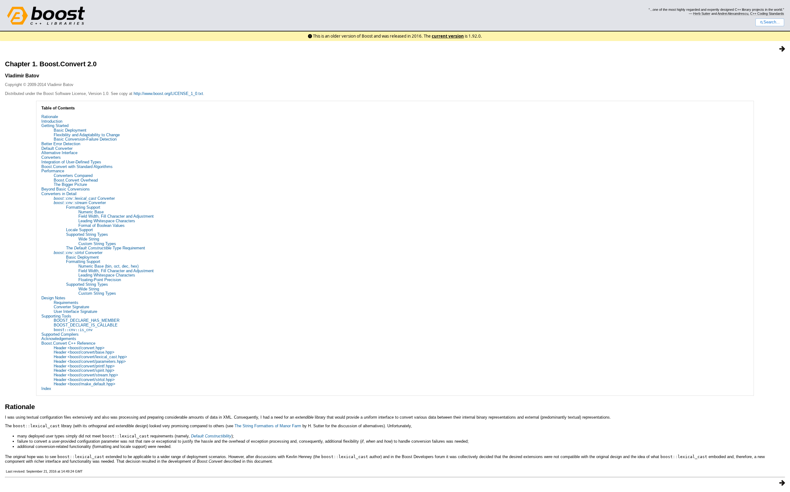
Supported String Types (87, 234)
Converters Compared (73, 175)
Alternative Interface (59, 152)
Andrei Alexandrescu (732, 13)
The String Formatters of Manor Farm (268, 426)
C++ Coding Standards (767, 13)
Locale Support (79, 230)
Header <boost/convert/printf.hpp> (84, 366)
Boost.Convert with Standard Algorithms (77, 166)
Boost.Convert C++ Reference (68, 343)
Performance (52, 171)
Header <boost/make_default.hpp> (84, 384)
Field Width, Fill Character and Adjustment (116, 216)
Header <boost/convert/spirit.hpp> (84, 370)
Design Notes (53, 298)
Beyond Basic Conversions (65, 189)
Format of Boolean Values (101, 225)
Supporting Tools (56, 316)
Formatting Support (83, 207)
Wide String (88, 239)
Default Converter (57, 148)
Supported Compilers (60, 334)
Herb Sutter (701, 13)
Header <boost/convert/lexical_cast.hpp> (90, 357)
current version (448, 36)
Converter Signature (71, 307)
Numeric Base (91, 212)
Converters (51, 157)
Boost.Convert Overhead (76, 180)
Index (46, 388)
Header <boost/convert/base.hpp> (84, 352)
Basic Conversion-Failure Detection (85, 139)
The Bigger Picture (70, 184)
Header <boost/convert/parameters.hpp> (90, 361)
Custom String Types (97, 243)
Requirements (66, 302)
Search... (771, 22)
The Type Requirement (105, 248)
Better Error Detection (60, 143)
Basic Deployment (70, 130)
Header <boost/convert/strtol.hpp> (84, 379)
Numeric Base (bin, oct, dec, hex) (108, 266)
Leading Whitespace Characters (106, 221)
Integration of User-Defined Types (71, 162)
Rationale (49, 116)
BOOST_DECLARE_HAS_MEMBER (86, 320)
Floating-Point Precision (99, 279)
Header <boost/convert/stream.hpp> (86, 375)
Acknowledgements (58, 338)
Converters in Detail (59, 193)
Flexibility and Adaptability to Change (87, 135)
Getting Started (55, 125)
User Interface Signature (75, 311)
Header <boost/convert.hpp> (79, 348)
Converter (84, 198)
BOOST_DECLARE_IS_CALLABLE (86, 325)
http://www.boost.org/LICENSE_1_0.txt (168, 93)
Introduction (51, 121)
